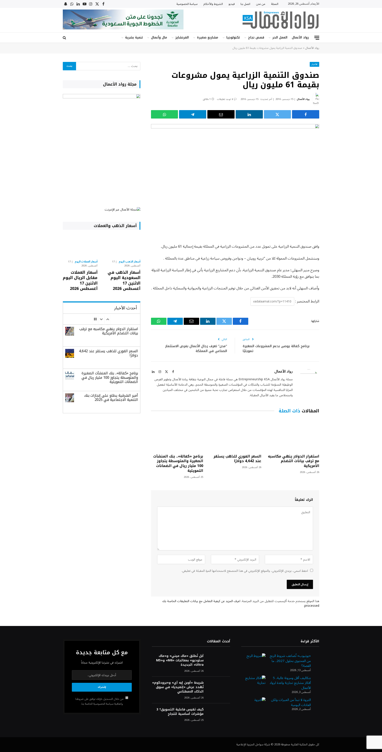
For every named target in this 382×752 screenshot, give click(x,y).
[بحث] (65, 38)
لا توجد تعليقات (225, 99)
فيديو (232, 4)
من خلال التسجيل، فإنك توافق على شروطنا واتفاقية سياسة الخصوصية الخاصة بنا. (99, 701)
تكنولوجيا (233, 37)
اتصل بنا (245, 4)
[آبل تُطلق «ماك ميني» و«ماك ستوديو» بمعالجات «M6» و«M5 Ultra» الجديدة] (219, 661)
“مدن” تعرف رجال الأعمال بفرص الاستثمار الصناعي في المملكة (196, 348)
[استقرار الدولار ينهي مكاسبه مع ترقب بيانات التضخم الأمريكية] (293, 434)
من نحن (260, 4)
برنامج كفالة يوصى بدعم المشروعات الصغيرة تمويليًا (276, 348)
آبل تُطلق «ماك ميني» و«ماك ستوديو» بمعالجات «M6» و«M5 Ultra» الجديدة (179, 660)
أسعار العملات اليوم (86, 262)
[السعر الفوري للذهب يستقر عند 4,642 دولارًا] (235, 434)
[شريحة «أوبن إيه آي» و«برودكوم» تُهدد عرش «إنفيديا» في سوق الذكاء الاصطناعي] (219, 688)
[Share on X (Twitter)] (277, 114)
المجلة (274, 4)
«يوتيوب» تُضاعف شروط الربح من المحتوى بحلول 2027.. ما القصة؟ (290, 660)
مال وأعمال (159, 37)
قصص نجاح (256, 37)
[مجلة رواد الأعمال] (280, 20)
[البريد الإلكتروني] (334, 291)
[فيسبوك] (334, 258)
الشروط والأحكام (213, 4)
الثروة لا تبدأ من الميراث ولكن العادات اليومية (291, 702)
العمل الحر (279, 37)
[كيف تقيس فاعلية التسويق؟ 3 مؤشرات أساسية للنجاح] (219, 715)
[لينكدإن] (249, 114)
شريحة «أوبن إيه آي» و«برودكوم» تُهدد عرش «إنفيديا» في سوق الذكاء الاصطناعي (177, 687)
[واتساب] (164, 114)
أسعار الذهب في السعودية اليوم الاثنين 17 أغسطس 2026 (124, 280)
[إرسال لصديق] (221, 114)
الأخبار (314, 64)
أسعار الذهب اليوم (129, 262)
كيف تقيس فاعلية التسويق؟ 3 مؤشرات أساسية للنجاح (180, 711)
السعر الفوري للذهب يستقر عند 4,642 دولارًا (237, 459)
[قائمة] (316, 38)
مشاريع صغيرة (207, 37)
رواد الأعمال (300, 37)
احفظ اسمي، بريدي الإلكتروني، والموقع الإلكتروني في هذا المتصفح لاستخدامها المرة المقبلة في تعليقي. (244, 571)
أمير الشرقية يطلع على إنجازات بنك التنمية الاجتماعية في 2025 (111, 397)
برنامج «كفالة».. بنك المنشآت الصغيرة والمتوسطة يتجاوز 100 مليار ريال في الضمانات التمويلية (178, 463)
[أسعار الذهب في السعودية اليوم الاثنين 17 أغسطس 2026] (122, 245)
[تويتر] (334, 269)
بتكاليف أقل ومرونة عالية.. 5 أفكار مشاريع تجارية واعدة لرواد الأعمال (290, 682)
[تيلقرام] (192, 114)
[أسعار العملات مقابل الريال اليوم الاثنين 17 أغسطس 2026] (80, 245)
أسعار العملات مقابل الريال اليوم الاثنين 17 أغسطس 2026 (80, 280)
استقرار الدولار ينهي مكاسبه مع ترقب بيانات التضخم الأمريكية (293, 461)
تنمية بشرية (134, 37)
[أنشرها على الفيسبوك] (305, 114)
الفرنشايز (182, 37)
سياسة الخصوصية (187, 4)
